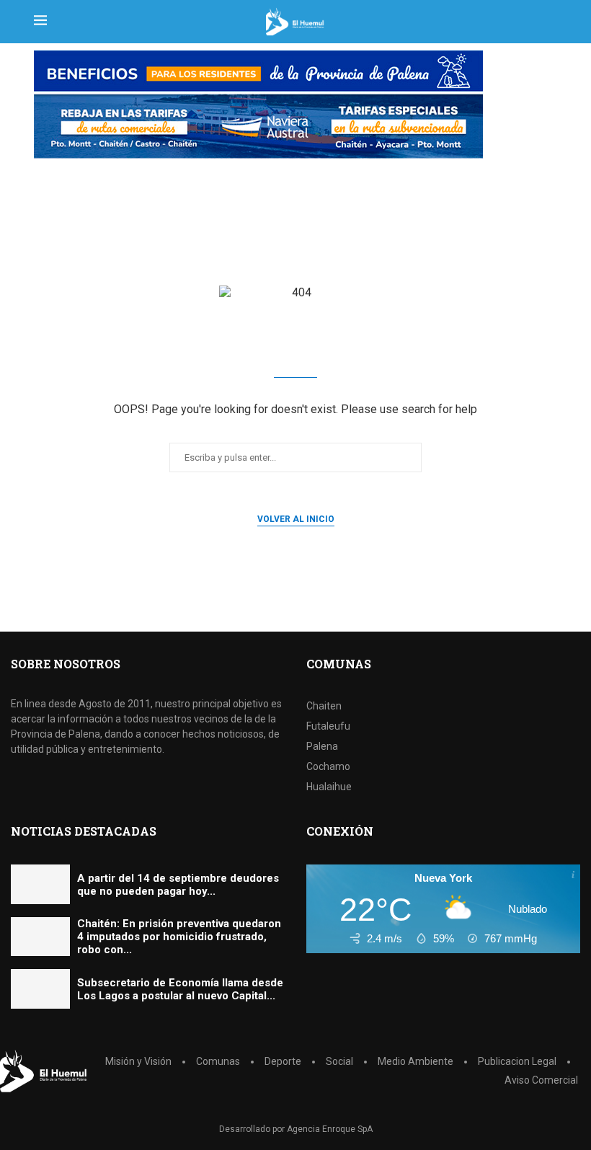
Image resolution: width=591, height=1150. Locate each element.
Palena (322, 746)
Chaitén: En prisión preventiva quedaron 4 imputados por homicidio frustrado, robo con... (179, 936)
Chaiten (324, 706)
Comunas (218, 1061)
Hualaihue (329, 787)
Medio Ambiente (415, 1061)
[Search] (550, 21)
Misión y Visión (138, 1061)
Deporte (283, 1061)
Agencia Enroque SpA (330, 1129)
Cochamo (328, 766)
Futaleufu (328, 726)
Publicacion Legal (517, 1061)
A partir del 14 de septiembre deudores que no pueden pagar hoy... (178, 885)
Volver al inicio (295, 519)
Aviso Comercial (541, 1080)
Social (339, 1061)
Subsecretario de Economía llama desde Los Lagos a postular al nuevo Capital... (180, 989)
